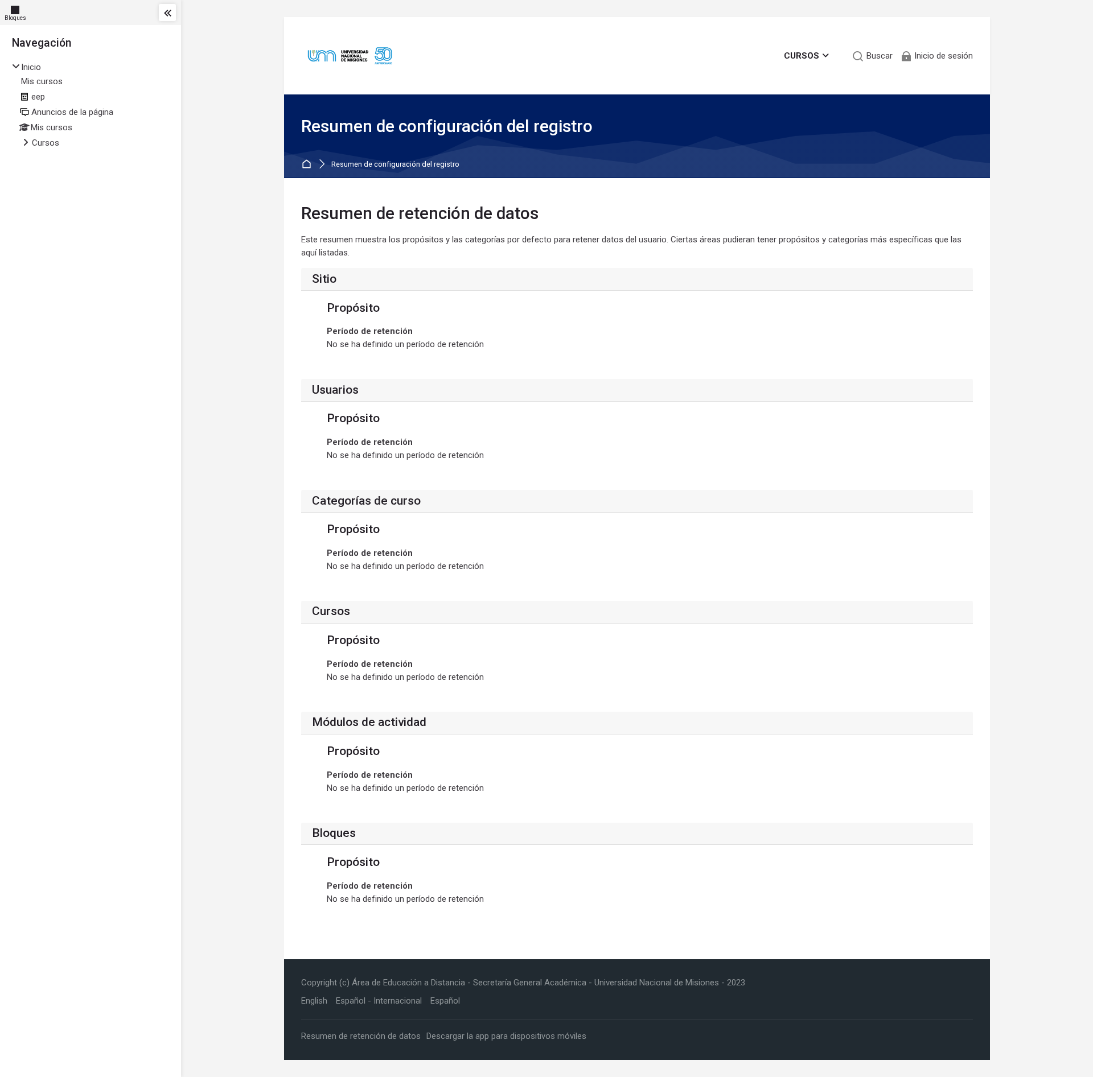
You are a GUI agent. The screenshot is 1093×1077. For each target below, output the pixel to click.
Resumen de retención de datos (361, 1036)
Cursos (45, 143)
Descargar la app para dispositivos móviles (506, 1036)
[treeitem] (90, 106)
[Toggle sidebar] (167, 12)
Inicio (31, 67)
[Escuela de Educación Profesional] (349, 55)
